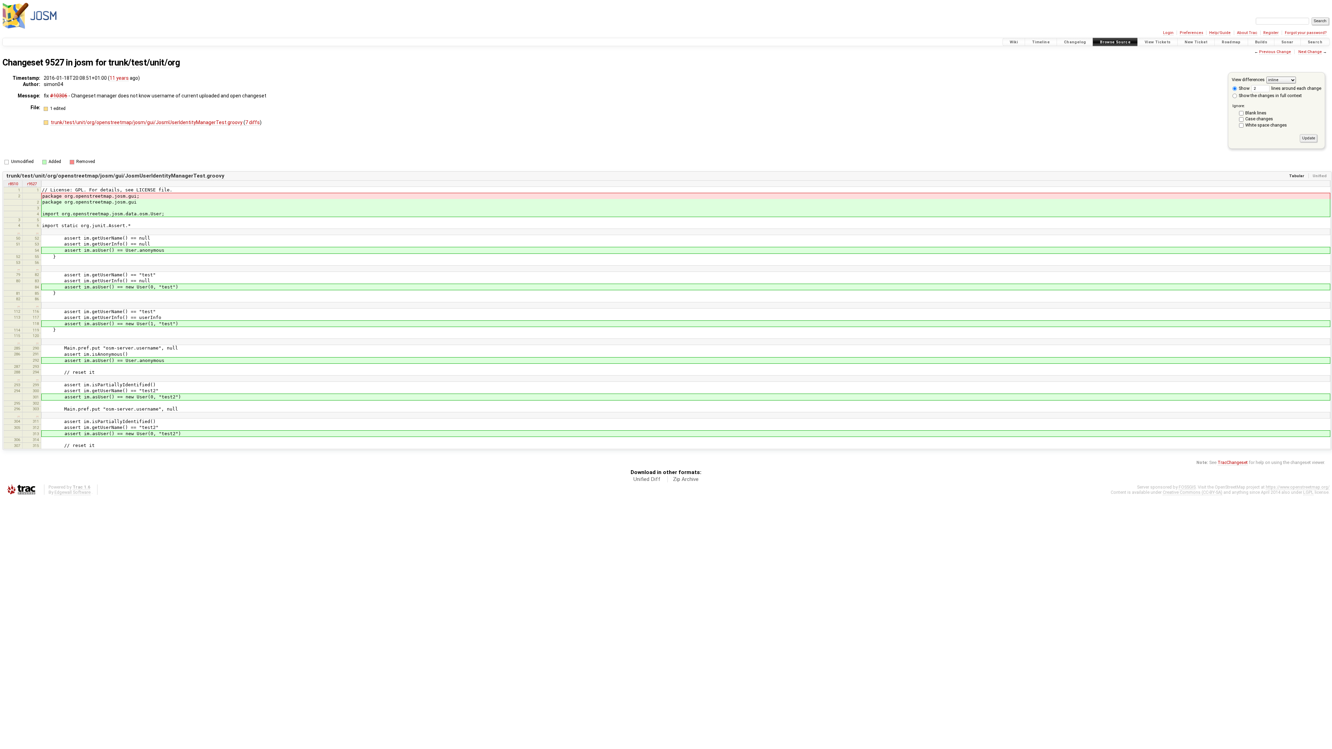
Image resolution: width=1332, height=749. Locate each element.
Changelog (1075, 42)
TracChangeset (1233, 462)
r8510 (13, 183)
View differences (1248, 79)
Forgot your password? (1306, 33)
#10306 (58, 95)
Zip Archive (686, 479)
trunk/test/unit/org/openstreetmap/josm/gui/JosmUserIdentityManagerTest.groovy (147, 122)
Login (1168, 33)
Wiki (1014, 42)
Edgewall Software (72, 492)
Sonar (1287, 42)
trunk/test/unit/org (144, 63)
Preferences (1191, 33)
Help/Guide (1220, 33)
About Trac (1247, 33)
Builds (1261, 42)
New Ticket (1196, 42)
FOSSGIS (1187, 487)
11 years (119, 78)
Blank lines (1255, 112)
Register (1271, 33)
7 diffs (252, 122)
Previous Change (1275, 52)
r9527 (32, 183)
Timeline (1041, 42)
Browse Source (1115, 42)
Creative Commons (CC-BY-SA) (1192, 492)
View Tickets (1158, 42)
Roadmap (1231, 42)
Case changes (1259, 118)
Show (1243, 88)
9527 (54, 63)
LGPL (1308, 492)
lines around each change (1295, 88)
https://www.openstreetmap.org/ (1298, 487)
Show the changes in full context (1270, 95)
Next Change (1310, 52)
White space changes (1266, 125)
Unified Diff (646, 479)
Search (1315, 42)
